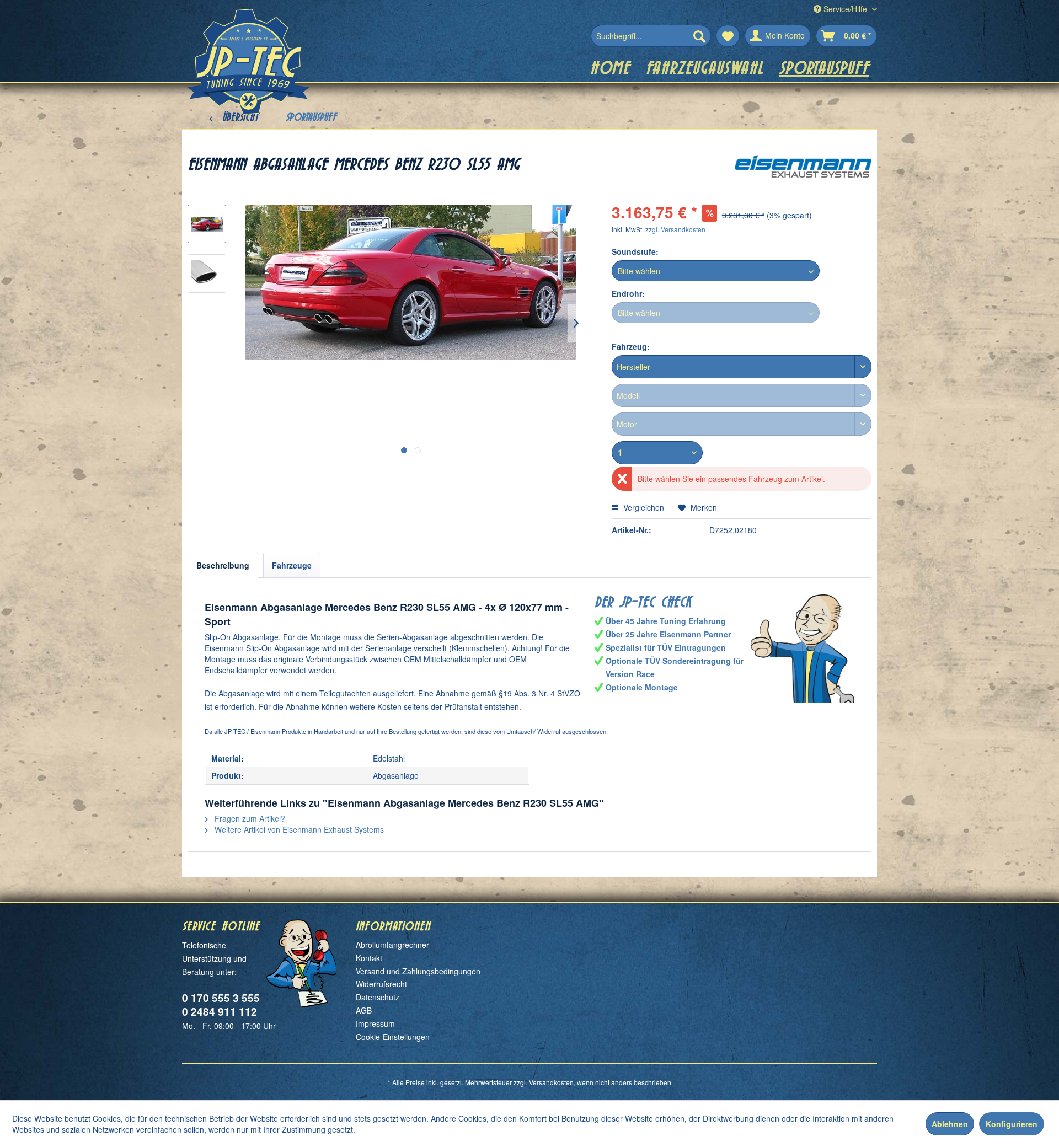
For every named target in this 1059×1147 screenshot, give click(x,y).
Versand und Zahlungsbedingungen (418, 971)
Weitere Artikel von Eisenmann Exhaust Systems (298, 829)
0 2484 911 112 (219, 1011)
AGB (364, 1010)
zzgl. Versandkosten (675, 229)
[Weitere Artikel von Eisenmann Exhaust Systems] (803, 174)
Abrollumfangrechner (392, 944)
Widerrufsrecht (381, 983)
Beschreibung (222, 565)
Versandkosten (551, 1082)
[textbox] (741, 367)
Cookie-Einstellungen (393, 1036)
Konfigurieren (1011, 1123)
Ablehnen (950, 1123)
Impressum (375, 1023)
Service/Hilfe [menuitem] (845, 8)
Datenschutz (377, 997)
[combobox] (741, 366)
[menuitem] (651, 36)
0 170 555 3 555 (221, 997)
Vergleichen (642, 507)
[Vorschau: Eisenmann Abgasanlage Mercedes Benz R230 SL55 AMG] (207, 224)
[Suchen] (699, 36)
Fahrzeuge (292, 565)
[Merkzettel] (728, 36)
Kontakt (369, 957)
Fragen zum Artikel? (248, 818)
